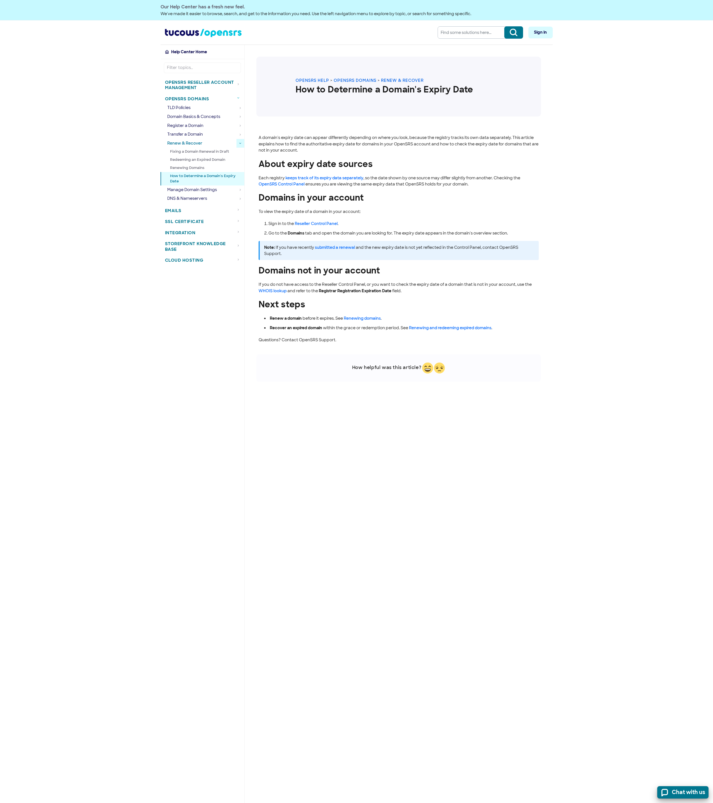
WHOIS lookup (273, 290)
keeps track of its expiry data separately (324, 177)
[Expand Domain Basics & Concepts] (240, 116)
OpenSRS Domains (355, 80)
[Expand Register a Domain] (240, 125)
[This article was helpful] (427, 368)
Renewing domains (362, 318)
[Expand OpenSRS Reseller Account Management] (239, 84)
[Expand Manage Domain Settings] (240, 189)
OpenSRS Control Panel (282, 184)
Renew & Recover (402, 80)
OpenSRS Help (312, 80)
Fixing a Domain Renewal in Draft (199, 151)
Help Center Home (189, 51)
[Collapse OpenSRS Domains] (239, 98)
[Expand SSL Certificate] (239, 221)
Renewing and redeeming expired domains (450, 327)
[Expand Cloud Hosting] (239, 259)
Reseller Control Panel (316, 223)
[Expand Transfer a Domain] (240, 134)
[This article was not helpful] (439, 368)
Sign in (540, 32)
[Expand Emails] (239, 210)
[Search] (513, 32)
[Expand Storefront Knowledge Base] (239, 245)
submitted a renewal (335, 247)
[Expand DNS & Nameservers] (240, 198)
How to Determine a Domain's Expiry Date (203, 178)
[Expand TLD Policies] (240, 107)
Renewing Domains (187, 167)
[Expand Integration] (239, 232)
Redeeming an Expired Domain (197, 159)
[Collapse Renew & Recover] (240, 143)
